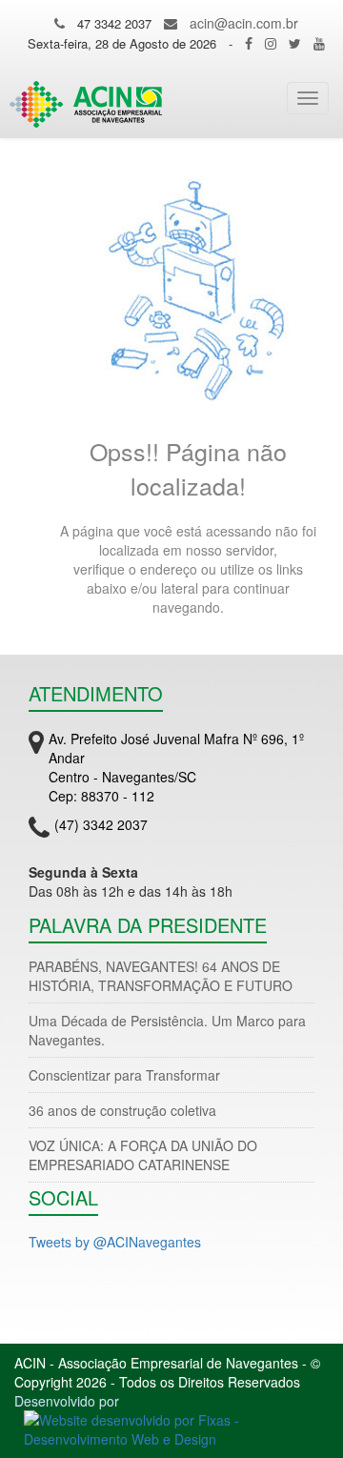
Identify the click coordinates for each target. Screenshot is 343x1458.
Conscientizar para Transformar (124, 1074)
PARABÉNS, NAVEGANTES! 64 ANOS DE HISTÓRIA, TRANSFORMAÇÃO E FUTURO (161, 976)
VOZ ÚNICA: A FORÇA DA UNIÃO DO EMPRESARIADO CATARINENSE (143, 1155)
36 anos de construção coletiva (122, 1110)
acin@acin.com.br (244, 22)
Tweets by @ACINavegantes (115, 1241)
